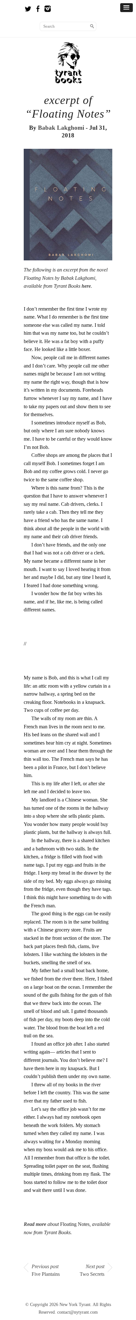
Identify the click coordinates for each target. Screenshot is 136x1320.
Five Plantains (46, 1270)
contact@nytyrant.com (77, 1312)
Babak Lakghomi (61, 127)
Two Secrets (92, 1270)
